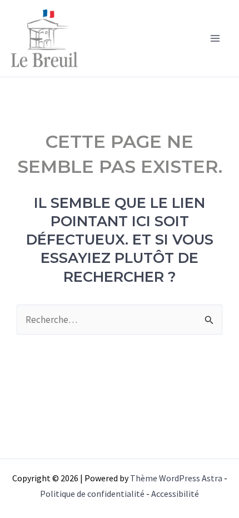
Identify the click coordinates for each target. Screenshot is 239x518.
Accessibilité (175, 493)
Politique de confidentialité (92, 493)
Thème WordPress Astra (176, 478)
